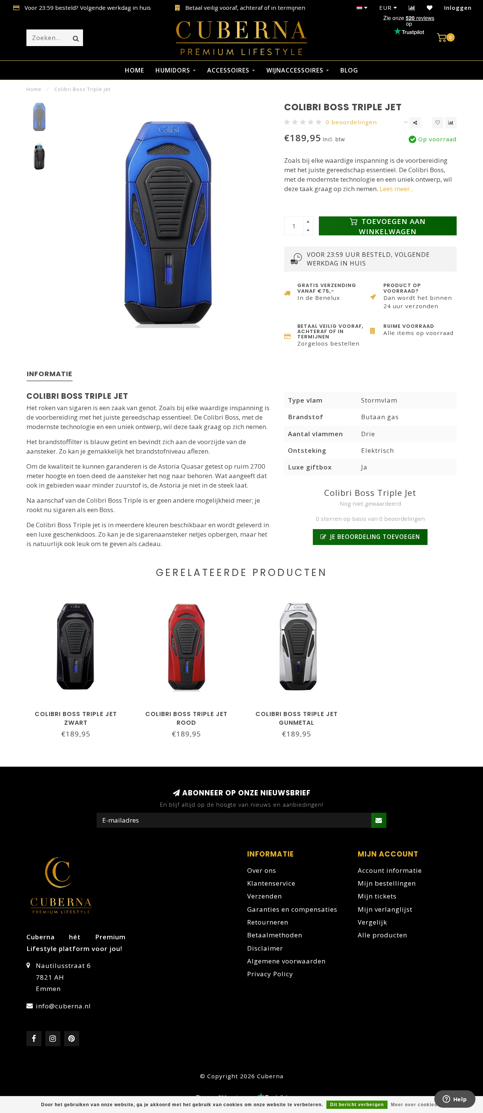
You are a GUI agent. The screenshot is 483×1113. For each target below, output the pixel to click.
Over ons (261, 870)
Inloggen (458, 7)
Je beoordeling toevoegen (374, 536)
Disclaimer (265, 948)
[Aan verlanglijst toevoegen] (437, 122)
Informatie (49, 373)
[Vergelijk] (412, 7)
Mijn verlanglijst (385, 909)
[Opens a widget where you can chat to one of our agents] (454, 1099)
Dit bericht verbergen (357, 1104)
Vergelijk (372, 922)
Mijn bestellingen (387, 883)
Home (134, 70)
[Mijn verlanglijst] (430, 7)
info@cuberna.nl (63, 1006)
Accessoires (228, 70)
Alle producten (382, 935)
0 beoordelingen (351, 122)
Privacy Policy (270, 973)
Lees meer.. (396, 188)
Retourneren (267, 922)
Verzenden (264, 896)
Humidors (172, 70)
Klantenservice (271, 883)
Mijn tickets (377, 896)
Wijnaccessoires (294, 70)
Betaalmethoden (274, 935)
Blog (349, 70)
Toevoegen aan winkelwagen (392, 225)
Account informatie (390, 870)
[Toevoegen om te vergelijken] (451, 122)
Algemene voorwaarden (286, 961)
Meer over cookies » (416, 1104)
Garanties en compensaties (292, 909)
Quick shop (80, 711)
